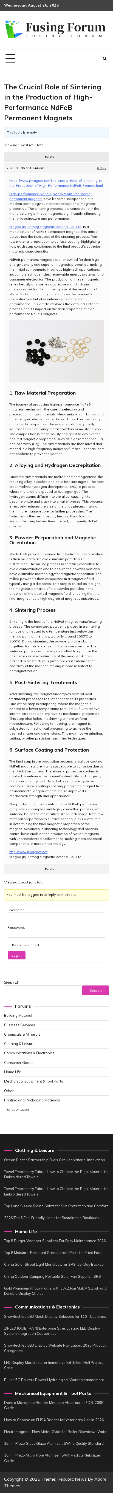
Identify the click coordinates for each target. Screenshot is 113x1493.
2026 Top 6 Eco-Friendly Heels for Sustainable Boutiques (51, 1218)
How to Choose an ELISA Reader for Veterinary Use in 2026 (54, 1420)
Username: (17, 910)
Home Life (12, 1072)
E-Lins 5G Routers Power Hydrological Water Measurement (54, 1380)
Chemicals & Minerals (22, 1034)
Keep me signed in (27, 945)
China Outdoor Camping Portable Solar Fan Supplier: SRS (52, 1276)
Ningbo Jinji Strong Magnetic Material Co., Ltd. (45, 227)
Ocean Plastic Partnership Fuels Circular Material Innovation (54, 1160)
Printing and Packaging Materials (32, 1100)
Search (11, 982)
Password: (16, 927)
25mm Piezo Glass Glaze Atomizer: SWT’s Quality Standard (54, 1443)
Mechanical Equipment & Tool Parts (33, 1081)
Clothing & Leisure (19, 1043)
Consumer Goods (18, 1062)
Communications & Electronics (29, 1053)
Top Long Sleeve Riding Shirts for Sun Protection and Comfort (56, 1206)
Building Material (18, 1015)
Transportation (16, 1109)
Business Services (19, 1025)
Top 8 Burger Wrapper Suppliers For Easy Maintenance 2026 (55, 1241)
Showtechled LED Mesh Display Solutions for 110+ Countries (55, 1316)
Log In (17, 955)
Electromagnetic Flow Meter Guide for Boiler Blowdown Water (56, 1431)
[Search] (105, 59)
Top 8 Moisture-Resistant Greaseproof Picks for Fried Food (53, 1252)
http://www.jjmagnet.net (28, 852)
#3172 (101, 168)
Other (9, 1091)
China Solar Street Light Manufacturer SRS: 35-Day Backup (54, 1264)
